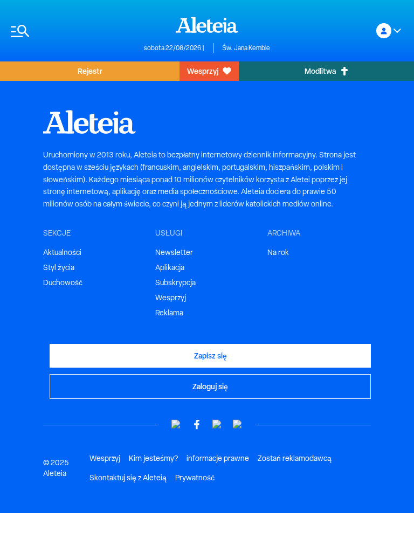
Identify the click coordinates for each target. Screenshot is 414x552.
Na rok (278, 252)
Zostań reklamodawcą (295, 458)
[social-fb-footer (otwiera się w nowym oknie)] (197, 424)
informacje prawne (218, 458)
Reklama (169, 313)
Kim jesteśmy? (153, 458)
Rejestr (90, 71)
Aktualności (62, 252)
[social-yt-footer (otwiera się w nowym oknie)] (176, 424)
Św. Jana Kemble (246, 48)
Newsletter (174, 252)
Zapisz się (210, 355)
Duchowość (62, 282)
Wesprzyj (202, 71)
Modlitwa (320, 71)
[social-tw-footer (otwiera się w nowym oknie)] (217, 424)
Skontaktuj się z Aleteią (128, 477)
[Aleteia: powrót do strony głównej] (207, 25)
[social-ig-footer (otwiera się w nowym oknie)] (238, 424)
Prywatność (195, 477)
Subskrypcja (175, 282)
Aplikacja (169, 267)
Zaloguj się (210, 386)
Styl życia (58, 267)
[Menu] (72, 31)
